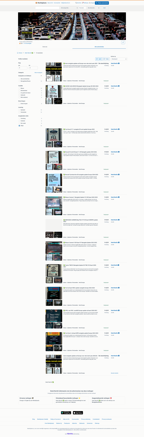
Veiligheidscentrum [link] (65, 2)
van (19, 65)
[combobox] (47, 8)
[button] (85, 3)
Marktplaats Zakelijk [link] (42, 419)
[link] (40, 2)
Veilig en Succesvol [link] (55, 419)
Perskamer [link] (67, 423)
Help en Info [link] (66, 419)
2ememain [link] (89, 423)
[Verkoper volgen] (123, 42)
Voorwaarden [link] (57, 2)
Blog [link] (33, 419)
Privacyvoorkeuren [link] (107, 419)
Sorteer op (113, 56)
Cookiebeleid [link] (96, 419)
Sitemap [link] (97, 423)
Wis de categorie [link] (38, 72)
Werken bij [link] (59, 423)
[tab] (45, 47)
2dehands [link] (81, 423)
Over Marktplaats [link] (49, 423)
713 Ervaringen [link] (27, 43)
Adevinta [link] (74, 423)
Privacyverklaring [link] (85, 419)
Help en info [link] (50, 2)
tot (29, 65)
